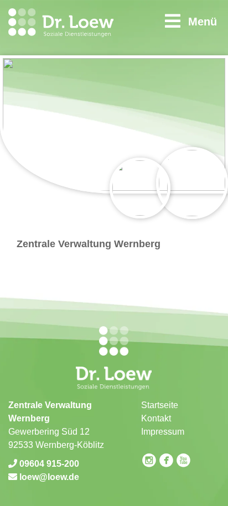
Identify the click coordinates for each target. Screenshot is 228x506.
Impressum (162, 431)
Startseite (159, 405)
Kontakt (156, 418)
